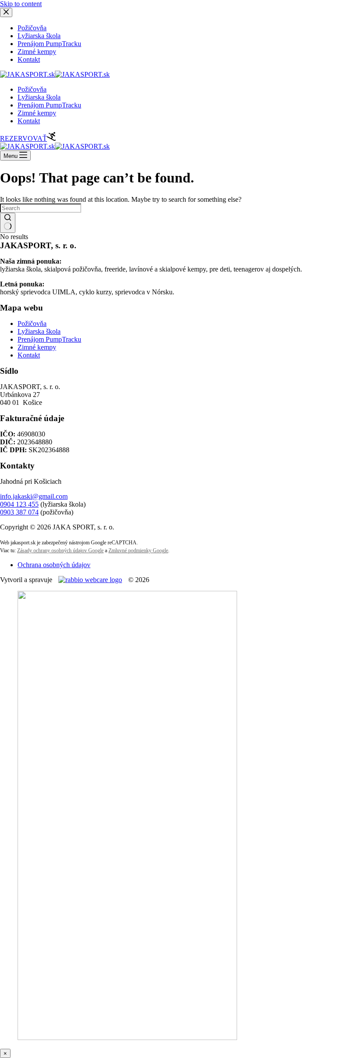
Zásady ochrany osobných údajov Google (60, 550)
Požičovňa (32, 89)
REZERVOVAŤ (23, 138)
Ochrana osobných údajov (54, 564)
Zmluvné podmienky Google (138, 550)
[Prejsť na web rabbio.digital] (90, 579)
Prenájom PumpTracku (49, 105)
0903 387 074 (19, 512)
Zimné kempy (37, 113)
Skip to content (21, 3)
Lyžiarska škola (39, 97)
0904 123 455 (19, 504)
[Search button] (7, 223)
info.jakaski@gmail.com (34, 496)
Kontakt (29, 121)
